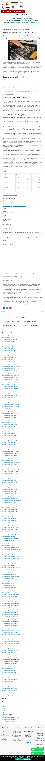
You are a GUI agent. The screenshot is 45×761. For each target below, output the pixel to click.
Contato (3, 710)
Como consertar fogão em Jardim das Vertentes (11, 641)
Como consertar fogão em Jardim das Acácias (10, 643)
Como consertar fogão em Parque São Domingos (11, 549)
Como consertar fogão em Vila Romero (9, 372)
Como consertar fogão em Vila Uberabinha (10, 352)
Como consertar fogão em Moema (8, 583)
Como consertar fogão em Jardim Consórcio (10, 652)
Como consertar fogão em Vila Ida (8, 446)
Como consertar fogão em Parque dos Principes (11, 558)
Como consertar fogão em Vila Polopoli (9, 382)
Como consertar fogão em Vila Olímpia (9, 402)
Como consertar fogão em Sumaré (8, 513)
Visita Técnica (4, 708)
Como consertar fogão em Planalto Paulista (10, 538)
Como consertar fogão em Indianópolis (9, 679)
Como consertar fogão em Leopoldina (9, 592)
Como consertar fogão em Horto (8, 686)
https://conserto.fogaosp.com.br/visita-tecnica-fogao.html (14, 206)
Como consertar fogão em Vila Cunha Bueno (10, 471)
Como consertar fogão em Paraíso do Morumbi (11, 567)
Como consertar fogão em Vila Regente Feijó (10, 375)
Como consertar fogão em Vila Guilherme (10, 453)
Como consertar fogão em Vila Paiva (9, 400)
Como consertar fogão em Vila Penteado (9, 395)
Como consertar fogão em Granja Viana (9, 690)
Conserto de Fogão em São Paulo (11, 321)
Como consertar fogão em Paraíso (8, 569)
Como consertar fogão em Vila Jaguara (9, 438)
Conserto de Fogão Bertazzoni (31, 325)
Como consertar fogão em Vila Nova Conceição (11, 406)
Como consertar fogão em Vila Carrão (9, 480)
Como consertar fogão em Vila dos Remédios (10, 467)
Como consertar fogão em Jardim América (10, 663)
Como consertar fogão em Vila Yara (8, 350)
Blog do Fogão (4, 712)
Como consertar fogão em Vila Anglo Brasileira (11, 487)
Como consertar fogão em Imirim (8, 681)
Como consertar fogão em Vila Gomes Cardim (10, 458)
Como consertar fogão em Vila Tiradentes (10, 355)
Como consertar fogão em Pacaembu (9, 574)
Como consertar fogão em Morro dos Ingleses (10, 580)
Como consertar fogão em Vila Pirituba (9, 386)
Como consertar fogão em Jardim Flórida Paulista (11, 636)
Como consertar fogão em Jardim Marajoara (10, 621)
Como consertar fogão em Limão (8, 589)
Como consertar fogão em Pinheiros (9, 542)
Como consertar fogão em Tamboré (8, 507)
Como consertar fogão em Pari (8, 565)
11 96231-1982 (28, 742)
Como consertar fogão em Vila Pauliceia (9, 397)
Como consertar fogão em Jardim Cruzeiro (10, 648)
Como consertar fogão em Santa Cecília (9, 525)
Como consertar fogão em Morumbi (8, 578)
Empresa (3, 703)
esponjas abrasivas (35, 83)
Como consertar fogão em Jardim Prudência (10, 610)
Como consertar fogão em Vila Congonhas (10, 476)
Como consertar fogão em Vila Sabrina (9, 370)
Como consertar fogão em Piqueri (8, 545)
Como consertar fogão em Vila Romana (9, 373)
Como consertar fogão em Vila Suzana (9, 357)
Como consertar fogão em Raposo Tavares (10, 534)
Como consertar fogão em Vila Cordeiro (9, 475)
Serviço (3, 704)
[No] (43, 757)
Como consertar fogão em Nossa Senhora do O (11, 576)
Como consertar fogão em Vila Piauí (9, 390)
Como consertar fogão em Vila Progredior (10, 379)
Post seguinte (41, 311)
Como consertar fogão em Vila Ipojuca (9, 442)
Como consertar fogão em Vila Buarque (9, 482)
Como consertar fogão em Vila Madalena (9, 433)
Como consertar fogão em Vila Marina (9, 420)
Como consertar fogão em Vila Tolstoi (9, 353)
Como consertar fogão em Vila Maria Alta (10, 429)
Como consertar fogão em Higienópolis (9, 688)
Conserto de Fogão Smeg (29, 321)
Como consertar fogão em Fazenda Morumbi (10, 695)
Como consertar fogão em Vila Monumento (10, 413)
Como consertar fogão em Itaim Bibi (9, 672)
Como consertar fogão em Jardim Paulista (10, 616)
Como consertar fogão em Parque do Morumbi (11, 560)
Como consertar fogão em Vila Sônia (9, 359)
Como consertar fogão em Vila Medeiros (9, 415)
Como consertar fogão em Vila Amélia (9, 493)
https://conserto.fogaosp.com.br (9, 202)
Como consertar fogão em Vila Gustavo (9, 449)
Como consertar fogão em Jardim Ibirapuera (10, 630)
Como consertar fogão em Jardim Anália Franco (11, 659)
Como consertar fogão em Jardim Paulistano (10, 614)
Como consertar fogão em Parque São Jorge (10, 547)
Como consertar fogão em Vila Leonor (9, 437)
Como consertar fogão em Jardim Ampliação (10, 661)
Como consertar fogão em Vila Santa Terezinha (11, 366)
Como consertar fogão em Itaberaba (9, 674)
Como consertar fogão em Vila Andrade (9, 489)
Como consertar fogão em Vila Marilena (9, 422)
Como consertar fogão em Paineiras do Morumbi (11, 572)
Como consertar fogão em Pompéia (8, 536)
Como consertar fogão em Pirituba (8, 540)
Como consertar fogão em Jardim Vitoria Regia (11, 601)
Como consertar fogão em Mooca (8, 581)
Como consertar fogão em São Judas (9, 518)
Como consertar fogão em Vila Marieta (9, 424)
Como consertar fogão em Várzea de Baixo (10, 498)
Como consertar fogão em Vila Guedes (9, 455)
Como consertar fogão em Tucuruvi (8, 502)
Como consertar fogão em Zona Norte (9, 343)
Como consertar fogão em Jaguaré (8, 666)
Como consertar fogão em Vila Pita (8, 384)
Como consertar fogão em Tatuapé (8, 505)
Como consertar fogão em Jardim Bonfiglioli (10, 657)
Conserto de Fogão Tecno (9, 325)
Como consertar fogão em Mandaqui (9, 587)
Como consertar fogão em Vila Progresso (10, 377)
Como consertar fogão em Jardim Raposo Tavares (11, 608)
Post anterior (4, 311)
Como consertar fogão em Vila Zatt (8, 348)
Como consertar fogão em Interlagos (9, 677)
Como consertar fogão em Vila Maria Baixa (10, 428)
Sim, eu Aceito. (18, 759)
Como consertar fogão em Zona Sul (8, 341)
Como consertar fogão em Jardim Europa (10, 639)
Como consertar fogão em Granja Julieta (9, 692)
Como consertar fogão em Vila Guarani (9, 457)
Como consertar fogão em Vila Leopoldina (10, 435)
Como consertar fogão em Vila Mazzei (9, 417)
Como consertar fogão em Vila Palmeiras (9, 399)
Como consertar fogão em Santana (8, 522)
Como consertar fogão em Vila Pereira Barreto (10, 393)
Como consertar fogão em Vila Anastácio (9, 491)
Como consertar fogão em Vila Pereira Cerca (10, 391)
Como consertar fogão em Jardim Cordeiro (10, 650)
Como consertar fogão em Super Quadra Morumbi (11, 509)
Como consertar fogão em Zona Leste (9, 346)
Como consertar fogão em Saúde (8, 516)
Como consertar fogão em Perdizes (8, 543)
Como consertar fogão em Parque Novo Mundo (11, 551)
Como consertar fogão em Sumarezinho (9, 511)
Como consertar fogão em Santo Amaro (9, 520)
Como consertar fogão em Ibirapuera (9, 683)
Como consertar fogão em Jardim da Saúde (10, 645)
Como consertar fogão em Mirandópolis (9, 585)
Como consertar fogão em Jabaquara (9, 670)
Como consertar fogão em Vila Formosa (9, 460)
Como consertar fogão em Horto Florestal (10, 684)
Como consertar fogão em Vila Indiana (9, 444)
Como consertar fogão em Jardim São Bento (10, 607)
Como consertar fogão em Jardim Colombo (10, 654)
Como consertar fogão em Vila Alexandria (10, 496)
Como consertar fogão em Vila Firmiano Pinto (10, 462)
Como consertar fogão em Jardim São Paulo (10, 605)
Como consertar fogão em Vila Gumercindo (10, 451)
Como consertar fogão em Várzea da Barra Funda (11, 500)
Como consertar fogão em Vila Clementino (10, 478)
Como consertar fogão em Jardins (8, 599)
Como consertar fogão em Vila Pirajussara (10, 388)
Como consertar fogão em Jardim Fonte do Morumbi (12, 634)
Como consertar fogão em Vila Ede (8, 466)
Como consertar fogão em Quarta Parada (10, 527)
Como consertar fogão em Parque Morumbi (10, 552)
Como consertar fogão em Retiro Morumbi (10, 531)
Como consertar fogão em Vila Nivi (8, 408)
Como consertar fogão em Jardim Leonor (10, 627)
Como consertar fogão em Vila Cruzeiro (9, 473)
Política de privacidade (6, 706)
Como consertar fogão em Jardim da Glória (10, 646)
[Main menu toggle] (42, 6)
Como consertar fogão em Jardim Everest (10, 637)
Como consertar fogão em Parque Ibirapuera (10, 556)
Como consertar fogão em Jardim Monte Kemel (11, 619)
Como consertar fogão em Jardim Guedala (10, 632)
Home (3, 701)
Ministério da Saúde (24, 302)
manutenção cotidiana (8, 79)
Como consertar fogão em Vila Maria (9, 431)
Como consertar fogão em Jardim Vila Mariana (11, 603)
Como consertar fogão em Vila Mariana (9, 426)
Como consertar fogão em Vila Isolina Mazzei (10, 440)
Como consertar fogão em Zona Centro (9, 339)
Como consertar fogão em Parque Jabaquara (10, 554)
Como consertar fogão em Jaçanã (8, 668)
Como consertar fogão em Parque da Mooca (10, 561)
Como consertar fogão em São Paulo (9, 337)
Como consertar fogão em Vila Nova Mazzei (10, 404)
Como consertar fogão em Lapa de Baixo (9, 596)
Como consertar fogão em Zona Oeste (9, 344)
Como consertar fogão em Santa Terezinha (10, 523)
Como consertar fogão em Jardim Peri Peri (10, 612)
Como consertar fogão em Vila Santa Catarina (10, 368)
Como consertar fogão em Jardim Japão (9, 628)
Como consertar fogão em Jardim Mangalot (10, 623)
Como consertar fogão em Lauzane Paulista (10, 594)
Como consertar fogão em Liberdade (9, 590)
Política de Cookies (26, 759)
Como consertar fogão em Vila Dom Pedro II (10, 469)
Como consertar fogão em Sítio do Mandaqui (10, 514)
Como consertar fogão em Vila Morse (9, 411)
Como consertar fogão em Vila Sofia (9, 361)
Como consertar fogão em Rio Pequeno (9, 529)
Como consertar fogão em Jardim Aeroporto (10, 665)
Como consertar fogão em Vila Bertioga (9, 484)
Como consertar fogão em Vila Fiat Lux (9, 464)
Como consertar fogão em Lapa (8, 598)
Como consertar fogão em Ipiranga (8, 675)
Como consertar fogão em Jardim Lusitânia (10, 625)
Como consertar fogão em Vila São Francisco (10, 364)
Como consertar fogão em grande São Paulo (10, 335)
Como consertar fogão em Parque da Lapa (10, 563)
